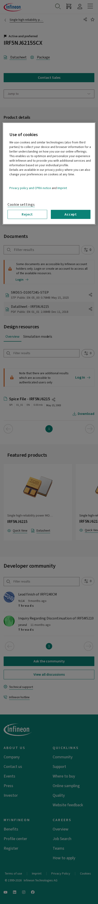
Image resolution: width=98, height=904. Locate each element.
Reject (27, 214)
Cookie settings (21, 204)
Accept (70, 214)
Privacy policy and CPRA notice (30, 188)
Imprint (62, 188)
